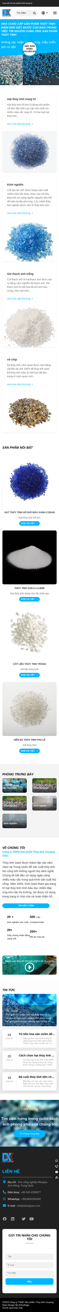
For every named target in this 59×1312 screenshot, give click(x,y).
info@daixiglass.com (24, 1205)
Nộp (29, 1281)
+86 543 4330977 (24, 1192)
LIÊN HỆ (11, 1171)
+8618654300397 (24, 1199)
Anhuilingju (23, 1305)
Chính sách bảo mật (12, 1308)
